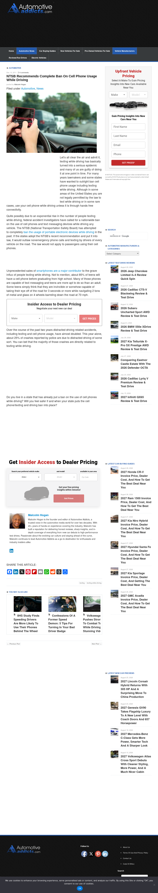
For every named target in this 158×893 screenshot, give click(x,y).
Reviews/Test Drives (18, 57)
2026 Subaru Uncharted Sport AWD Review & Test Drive (135, 312)
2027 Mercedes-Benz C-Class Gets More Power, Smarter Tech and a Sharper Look (134, 739)
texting (82, 583)
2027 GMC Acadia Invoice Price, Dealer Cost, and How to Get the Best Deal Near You (135, 603)
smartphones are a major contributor (59, 270)
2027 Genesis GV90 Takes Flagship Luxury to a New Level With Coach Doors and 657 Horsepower (136, 715)
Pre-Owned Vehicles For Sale (97, 50)
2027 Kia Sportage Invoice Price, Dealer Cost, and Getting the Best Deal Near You (135, 579)
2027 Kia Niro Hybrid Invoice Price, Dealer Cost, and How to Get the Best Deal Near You (135, 528)
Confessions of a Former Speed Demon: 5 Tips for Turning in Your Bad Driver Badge (61, 623)
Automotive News (26, 50)
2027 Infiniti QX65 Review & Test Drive (134, 399)
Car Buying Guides (47, 50)
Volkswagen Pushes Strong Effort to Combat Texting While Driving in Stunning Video (97, 623)
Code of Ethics (128, 864)
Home (11, 50)
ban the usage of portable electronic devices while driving (59, 232)
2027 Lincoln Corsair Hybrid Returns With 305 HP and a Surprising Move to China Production (134, 689)
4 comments (24, 72)
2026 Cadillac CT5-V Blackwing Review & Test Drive (134, 293)
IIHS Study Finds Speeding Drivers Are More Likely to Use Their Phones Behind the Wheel (26, 623)
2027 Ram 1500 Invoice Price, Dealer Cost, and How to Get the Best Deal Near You (136, 504)
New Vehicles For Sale (70, 50)
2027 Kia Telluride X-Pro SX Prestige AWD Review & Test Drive (135, 345)
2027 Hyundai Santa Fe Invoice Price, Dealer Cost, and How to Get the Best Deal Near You (136, 554)
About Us (126, 847)
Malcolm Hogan (20, 84)
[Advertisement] (104, 25)
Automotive (28, 88)
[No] (154, 884)
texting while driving (94, 583)
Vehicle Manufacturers (125, 50)
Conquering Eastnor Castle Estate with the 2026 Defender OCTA (136, 364)
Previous (12, 613)
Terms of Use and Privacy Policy (135, 852)
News (40, 88)
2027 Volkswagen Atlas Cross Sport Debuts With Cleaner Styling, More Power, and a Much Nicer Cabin (136, 764)
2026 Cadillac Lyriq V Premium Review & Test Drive (134, 382)
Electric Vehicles (39, 57)
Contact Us (127, 858)
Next (96, 613)
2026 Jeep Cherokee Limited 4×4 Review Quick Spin (134, 275)
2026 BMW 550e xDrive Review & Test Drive (136, 329)
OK (79, 888)
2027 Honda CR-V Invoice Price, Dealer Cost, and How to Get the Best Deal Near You (135, 479)
